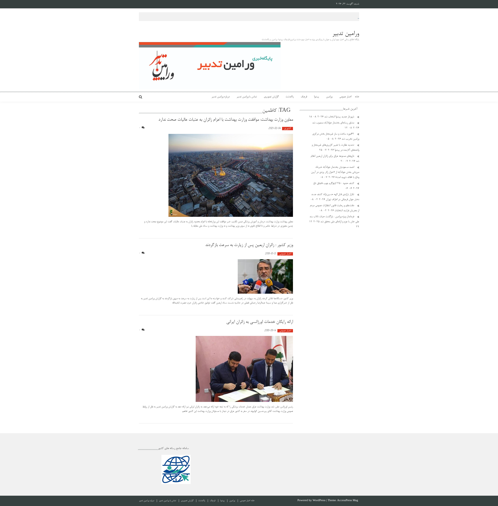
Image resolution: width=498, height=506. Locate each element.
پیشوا (316, 96)
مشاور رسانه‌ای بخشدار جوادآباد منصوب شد (333, 123)
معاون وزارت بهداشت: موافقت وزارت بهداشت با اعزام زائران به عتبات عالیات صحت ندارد (225, 119)
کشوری (287, 128)
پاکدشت (290, 96)
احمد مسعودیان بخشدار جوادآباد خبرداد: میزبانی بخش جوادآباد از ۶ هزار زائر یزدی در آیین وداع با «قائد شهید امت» (335, 172)
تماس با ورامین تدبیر (247, 96)
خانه (357, 96)
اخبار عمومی (345, 96)
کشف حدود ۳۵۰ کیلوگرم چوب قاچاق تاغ (333, 183)
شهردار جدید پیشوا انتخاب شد (339, 117)
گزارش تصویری (271, 96)
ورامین (329, 96)
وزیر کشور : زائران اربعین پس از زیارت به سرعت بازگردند (249, 245)
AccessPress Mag (347, 500)
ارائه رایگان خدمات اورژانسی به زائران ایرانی (259, 322)
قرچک (304, 96)
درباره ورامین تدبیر (220, 96)
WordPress (319, 500)
